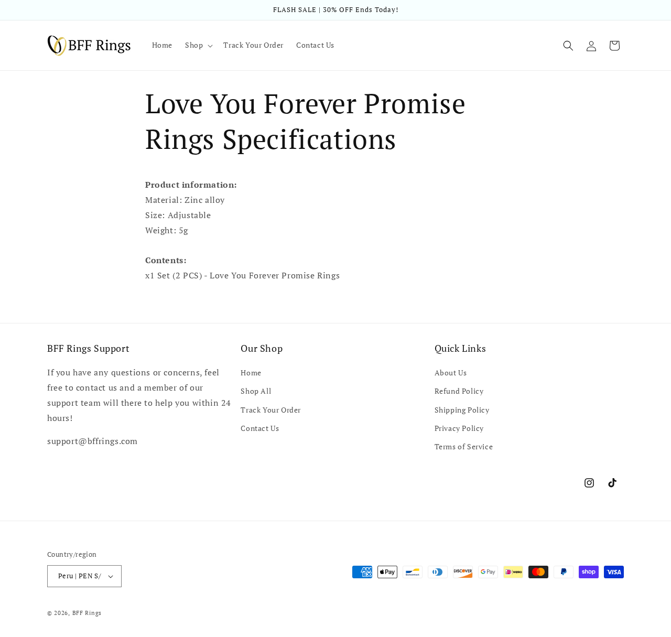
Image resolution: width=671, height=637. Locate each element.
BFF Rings (87, 613)
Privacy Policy (459, 428)
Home (251, 372)
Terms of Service (464, 446)
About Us (451, 372)
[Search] (568, 45)
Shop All (256, 391)
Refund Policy (459, 391)
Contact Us (260, 428)
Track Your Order (271, 410)
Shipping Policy (462, 410)
